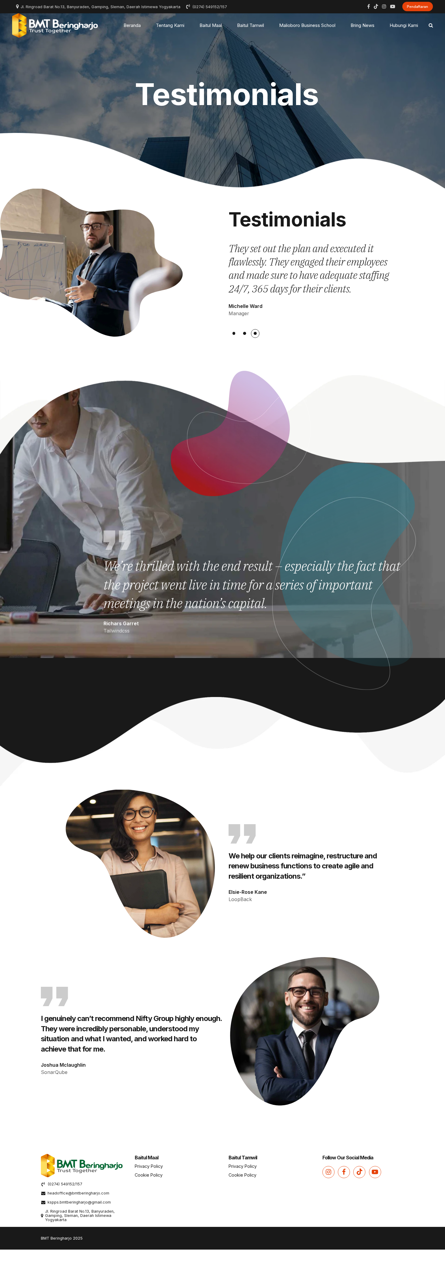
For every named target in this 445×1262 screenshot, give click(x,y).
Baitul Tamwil (250, 25)
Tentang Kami (170, 25)
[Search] (431, 25)
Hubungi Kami (404, 25)
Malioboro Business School (307, 25)
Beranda (132, 25)
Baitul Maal (210, 25)
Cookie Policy (149, 1175)
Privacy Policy (149, 1166)
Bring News (362, 25)
